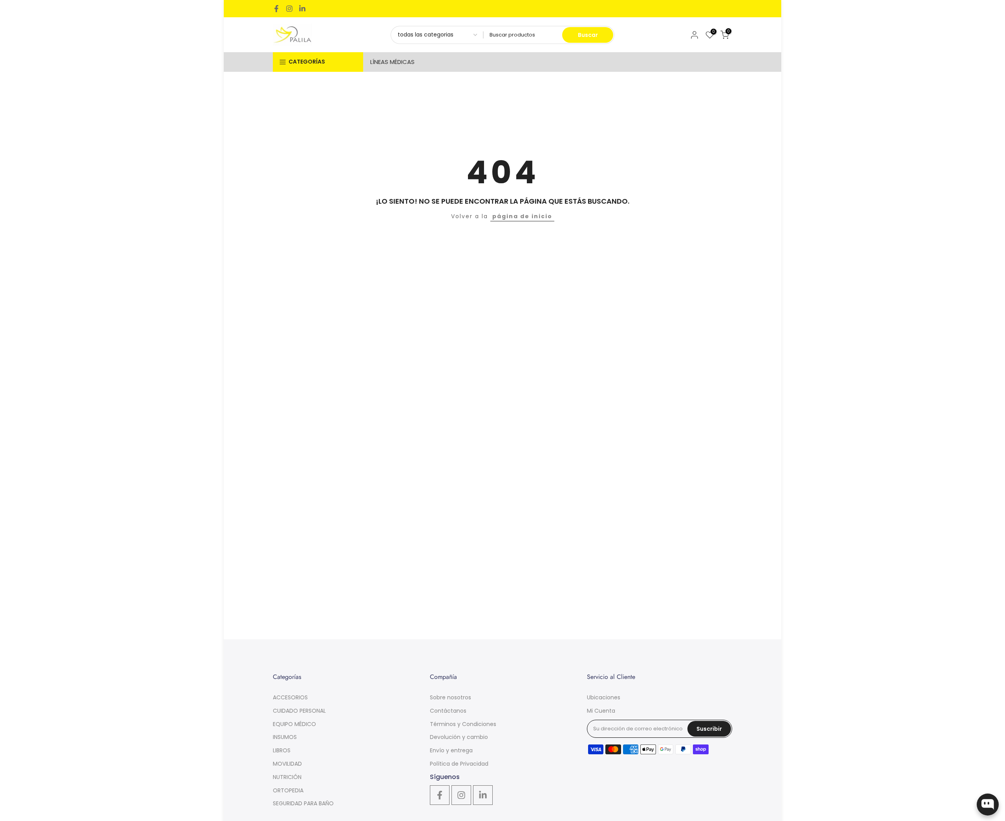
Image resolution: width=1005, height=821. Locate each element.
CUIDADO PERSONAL (299, 711)
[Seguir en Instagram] (289, 8)
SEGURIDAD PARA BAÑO (303, 803)
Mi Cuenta (601, 711)
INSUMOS (285, 737)
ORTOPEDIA (288, 790)
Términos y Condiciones (463, 724)
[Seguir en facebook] (276, 8)
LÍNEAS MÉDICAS (392, 62)
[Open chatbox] (988, 805)
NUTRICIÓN (287, 777)
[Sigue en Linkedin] (302, 8)
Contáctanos (448, 711)
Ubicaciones (603, 697)
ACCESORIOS (290, 697)
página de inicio (522, 216)
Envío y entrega (451, 750)
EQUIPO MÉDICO (294, 724)
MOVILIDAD (287, 764)
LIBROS (282, 750)
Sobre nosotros (450, 697)
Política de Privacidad (459, 764)
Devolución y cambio (459, 737)
